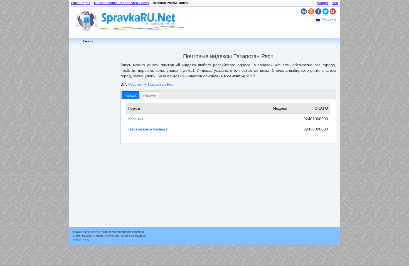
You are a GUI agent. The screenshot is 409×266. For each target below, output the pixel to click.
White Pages (80, 3)
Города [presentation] (130, 95)
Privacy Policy (80, 240)
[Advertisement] (92, 130)
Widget (322, 3)
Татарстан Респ (161, 84)
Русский (328, 19)
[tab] (130, 95)
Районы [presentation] (149, 95)
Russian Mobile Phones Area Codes (121, 3)
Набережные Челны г (147, 129)
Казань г (135, 119)
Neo (335, 3)
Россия (88, 41)
